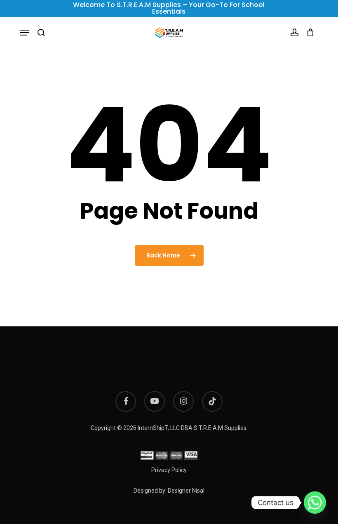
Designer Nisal (186, 490)
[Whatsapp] (315, 502)
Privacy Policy (169, 470)
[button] (24, 32)
